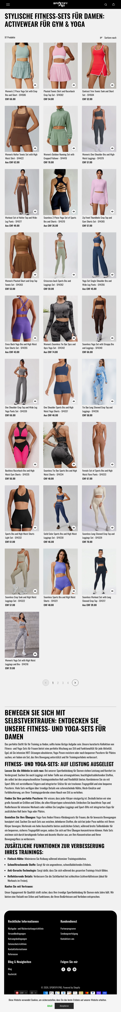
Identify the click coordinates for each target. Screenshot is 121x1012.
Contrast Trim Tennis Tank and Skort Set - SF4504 (98, 93)
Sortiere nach (110, 37)
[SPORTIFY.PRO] (60, 4)
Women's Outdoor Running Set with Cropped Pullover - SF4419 (59, 156)
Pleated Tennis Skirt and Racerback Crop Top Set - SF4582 (59, 93)
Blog (10, 969)
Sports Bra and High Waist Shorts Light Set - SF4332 (19, 535)
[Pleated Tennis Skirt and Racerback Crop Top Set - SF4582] (60, 66)
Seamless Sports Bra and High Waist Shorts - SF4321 (59, 599)
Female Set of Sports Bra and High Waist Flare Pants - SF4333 (97, 472)
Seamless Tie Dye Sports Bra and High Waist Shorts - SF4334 (60, 472)
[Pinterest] (74, 969)
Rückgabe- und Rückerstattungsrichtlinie (26, 928)
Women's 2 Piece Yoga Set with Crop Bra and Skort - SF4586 (21, 93)
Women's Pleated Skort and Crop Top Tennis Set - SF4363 (21, 282)
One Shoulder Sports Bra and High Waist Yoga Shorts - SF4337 (58, 409)
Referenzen (13, 954)
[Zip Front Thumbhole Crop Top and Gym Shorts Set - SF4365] (99, 192)
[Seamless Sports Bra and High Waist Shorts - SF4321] (60, 572)
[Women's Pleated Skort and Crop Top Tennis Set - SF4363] (22, 255)
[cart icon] (113, 4)
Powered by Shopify (71, 987)
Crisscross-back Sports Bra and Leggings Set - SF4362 (57, 282)
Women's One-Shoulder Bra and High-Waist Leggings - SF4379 (98, 156)
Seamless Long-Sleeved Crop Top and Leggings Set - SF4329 (98, 535)
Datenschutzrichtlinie (17, 944)
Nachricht (12, 974)
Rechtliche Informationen (23, 921)
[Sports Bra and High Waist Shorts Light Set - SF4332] (22, 508)
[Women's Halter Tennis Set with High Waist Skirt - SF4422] (22, 129)
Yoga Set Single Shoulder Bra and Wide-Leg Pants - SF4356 (97, 282)
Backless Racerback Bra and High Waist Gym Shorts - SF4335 (19, 472)
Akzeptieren (64, 1005)
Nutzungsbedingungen (17, 939)
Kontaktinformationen (17, 949)
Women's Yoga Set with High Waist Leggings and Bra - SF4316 (20, 662)
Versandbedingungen (17, 933)
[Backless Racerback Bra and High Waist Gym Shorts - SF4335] (22, 445)
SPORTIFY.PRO (55, 987)
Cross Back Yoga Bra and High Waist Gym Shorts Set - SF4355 (21, 346)
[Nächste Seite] (75, 682)
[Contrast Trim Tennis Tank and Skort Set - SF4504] (99, 66)
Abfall (49, 1006)
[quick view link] (35, 85)
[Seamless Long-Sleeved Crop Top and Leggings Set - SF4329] (99, 508)
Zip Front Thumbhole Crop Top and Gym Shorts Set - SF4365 (97, 219)
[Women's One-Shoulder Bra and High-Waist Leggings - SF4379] (99, 129)
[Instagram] (69, 969)
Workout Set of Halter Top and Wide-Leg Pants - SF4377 (21, 219)
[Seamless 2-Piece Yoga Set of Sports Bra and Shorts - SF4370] (60, 192)
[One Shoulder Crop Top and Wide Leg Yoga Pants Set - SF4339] (22, 382)
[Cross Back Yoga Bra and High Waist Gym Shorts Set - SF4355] (22, 319)
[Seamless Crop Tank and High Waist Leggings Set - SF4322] (22, 572)
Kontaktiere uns (67, 939)
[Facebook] (63, 969)
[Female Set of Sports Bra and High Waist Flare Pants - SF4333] (99, 445)
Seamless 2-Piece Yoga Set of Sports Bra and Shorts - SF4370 (60, 219)
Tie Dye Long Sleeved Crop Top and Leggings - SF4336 (97, 409)
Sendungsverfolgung (69, 933)
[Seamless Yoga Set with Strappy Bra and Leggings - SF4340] (99, 319)
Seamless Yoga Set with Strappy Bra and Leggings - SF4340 (98, 346)
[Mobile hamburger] (8, 4)
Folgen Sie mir (69, 962)
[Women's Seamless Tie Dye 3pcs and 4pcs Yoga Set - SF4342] (60, 319)
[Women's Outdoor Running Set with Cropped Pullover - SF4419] (60, 129)
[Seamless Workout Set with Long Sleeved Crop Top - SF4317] (99, 572)
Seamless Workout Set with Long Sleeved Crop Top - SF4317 (96, 599)
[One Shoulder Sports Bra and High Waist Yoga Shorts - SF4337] (60, 382)
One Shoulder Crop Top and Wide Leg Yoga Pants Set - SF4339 (21, 409)
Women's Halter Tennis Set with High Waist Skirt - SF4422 (21, 156)
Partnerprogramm (68, 928)
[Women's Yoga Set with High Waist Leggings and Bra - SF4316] (22, 635)
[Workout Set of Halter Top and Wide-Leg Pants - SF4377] (22, 192)
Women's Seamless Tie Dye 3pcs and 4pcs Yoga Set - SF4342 (60, 346)
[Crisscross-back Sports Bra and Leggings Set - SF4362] (60, 255)
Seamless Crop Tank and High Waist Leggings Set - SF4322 (20, 599)
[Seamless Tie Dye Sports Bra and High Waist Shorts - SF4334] (60, 445)
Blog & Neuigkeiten (19, 962)
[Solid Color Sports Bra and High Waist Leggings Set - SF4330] (60, 508)
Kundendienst (68, 921)
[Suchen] (106, 4)
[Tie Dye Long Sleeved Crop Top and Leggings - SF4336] (99, 382)
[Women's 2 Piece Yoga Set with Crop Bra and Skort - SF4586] (22, 66)
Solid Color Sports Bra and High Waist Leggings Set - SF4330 (60, 535)
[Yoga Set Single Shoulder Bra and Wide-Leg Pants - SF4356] (99, 255)
